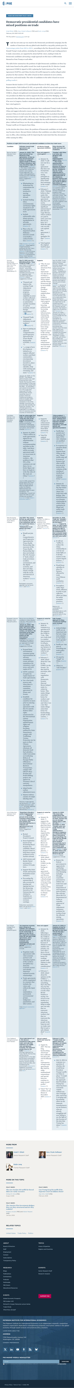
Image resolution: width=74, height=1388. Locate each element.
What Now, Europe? (9, 1309)
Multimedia (6, 1282)
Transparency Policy (9, 1260)
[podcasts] (24, 1349)
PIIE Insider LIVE (8, 1301)
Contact (5, 1255)
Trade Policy (22, 1233)
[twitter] (5, 1349)
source (32, 166)
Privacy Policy (8, 1384)
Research (7, 1268)
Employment (7, 1252)
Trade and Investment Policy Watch (19, 15)
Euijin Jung (41, 31)
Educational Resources (10, 1288)
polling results (11, 80)
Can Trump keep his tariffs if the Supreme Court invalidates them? (51, 1190)
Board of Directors (9, 1246)
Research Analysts (44, 1274)
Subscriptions (7, 1257)
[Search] (65, 3)
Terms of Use (17, 1384)
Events (6, 1295)
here (20, 586)
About (6, 1243)
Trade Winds (7, 1307)
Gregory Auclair (11, 1211)
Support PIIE (44, 1296)
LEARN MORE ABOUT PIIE (11, 1331)
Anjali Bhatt (10, 31)
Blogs (5, 1271)
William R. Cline (11, 1194)
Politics (30, 1233)
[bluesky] (36, 1349)
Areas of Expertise (44, 1246)
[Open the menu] (70, 3)
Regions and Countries (45, 1249)
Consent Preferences (11, 1342)
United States (11, 1233)
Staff (4, 1249)
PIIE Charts (6, 1285)
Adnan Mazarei (27, 1211)
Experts (41, 1268)
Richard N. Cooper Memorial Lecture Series (16, 1304)
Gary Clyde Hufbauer (24, 31)
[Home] (8, 3)
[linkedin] (11, 1349)
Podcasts (6, 1279)
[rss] (30, 1349)
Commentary (7, 1276)
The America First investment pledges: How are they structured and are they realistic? (20, 1207)
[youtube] (17, 1349)
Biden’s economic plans (26, 498)
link (32, 263)
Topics (41, 1243)
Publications (7, 1274)
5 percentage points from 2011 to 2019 (19, 48)
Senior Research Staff (45, 1271)
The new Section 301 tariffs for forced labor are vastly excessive (20, 1190)
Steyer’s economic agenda (26, 1007)
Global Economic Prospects (11, 1298)
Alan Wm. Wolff (44, 1194)
